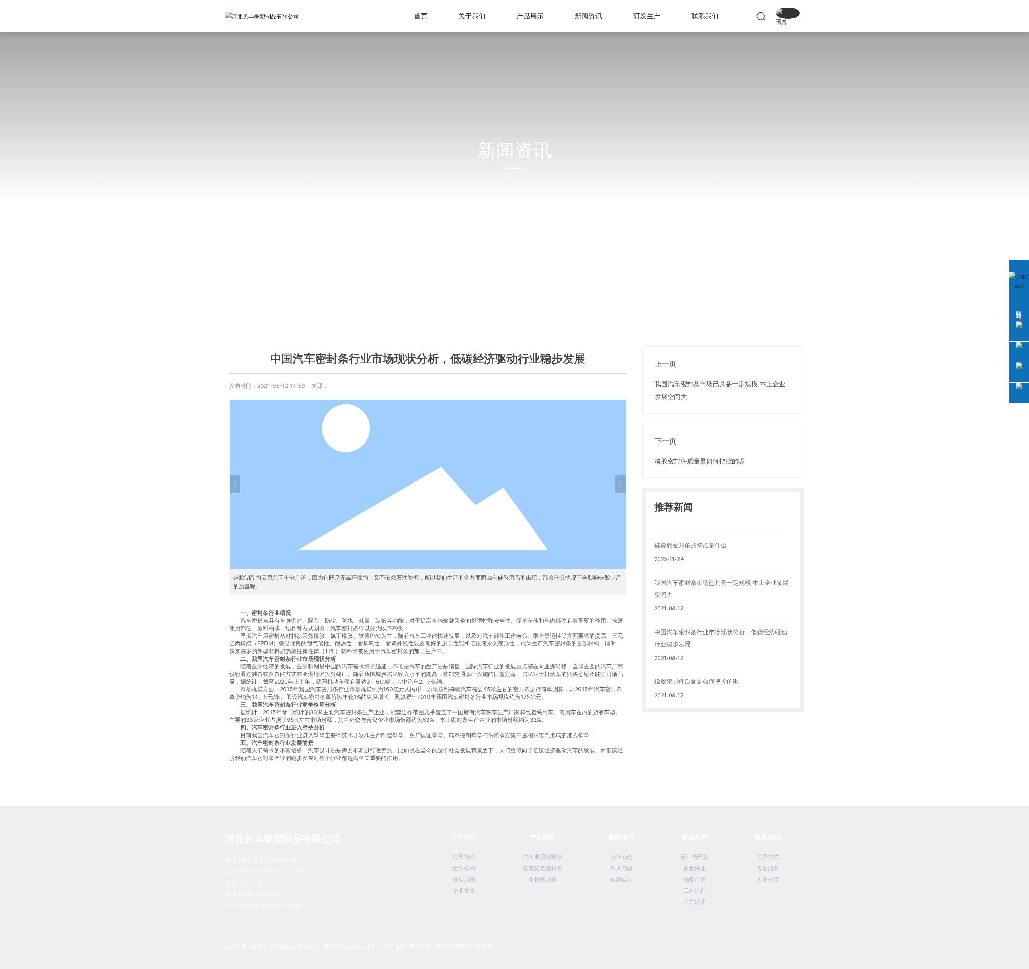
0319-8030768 (260, 882)
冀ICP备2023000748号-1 (352, 947)
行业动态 (297, 296)
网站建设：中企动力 (432, 947)
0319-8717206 (260, 871)
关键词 (483, 947)
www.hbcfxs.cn (260, 894)
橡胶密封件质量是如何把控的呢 (700, 461)
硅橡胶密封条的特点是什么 (690, 545)
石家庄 (464, 947)
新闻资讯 (514, 150)
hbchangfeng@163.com (272, 905)
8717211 (296, 871)
